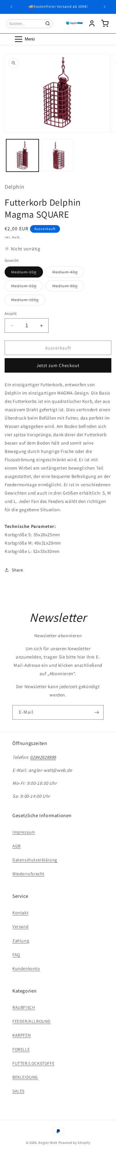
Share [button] (17, 570)
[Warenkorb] (105, 23)
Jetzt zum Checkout (58, 365)
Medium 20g (27, 273)
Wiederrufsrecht (28, 873)
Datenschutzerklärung (34, 860)
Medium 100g (28, 301)
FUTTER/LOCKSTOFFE (33, 1063)
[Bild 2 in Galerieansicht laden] (58, 155)
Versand (20, 926)
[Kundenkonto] (92, 23)
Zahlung (20, 940)
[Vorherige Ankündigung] (11, 7)
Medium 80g (68, 287)
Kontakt (20, 912)
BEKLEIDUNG (25, 1077)
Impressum (23, 832)
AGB (16, 846)
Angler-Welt (48, 1142)
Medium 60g (27, 287)
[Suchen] (47, 23)
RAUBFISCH (23, 1007)
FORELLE (21, 1049)
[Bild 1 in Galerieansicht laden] (22, 155)
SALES (18, 1091)
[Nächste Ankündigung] (104, 7)
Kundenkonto (26, 968)
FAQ (16, 954)
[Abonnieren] (96, 712)
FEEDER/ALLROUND (31, 1021)
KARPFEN (21, 1035)
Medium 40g (68, 273)
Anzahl (10, 313)
